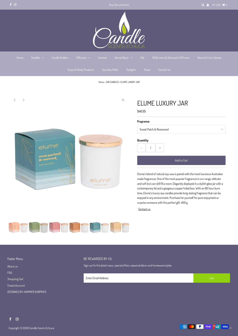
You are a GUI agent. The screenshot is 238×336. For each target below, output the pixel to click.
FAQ (9, 272)
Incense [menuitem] (102, 57)
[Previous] (15, 100)
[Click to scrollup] (230, 328)
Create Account (16, 285)
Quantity (142, 140)
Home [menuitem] (20, 57)
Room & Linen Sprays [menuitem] (209, 57)
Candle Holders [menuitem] (60, 57)
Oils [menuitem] (142, 57)
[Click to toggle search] (203, 5)
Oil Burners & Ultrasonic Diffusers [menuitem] (170, 57)
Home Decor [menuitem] (122, 57)
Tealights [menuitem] (131, 70)
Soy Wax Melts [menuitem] (110, 70)
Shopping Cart (15, 279)
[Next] (24, 100)
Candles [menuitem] (35, 57)
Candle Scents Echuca (41, 328)
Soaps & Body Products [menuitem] (80, 70)
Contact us (144, 209)
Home (101, 81)
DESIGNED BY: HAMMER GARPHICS (26, 292)
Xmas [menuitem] (147, 70)
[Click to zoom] (123, 100)
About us (12, 266)
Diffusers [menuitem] (81, 57)
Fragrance (143, 121)
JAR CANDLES (112, 81)
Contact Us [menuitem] (164, 70)
